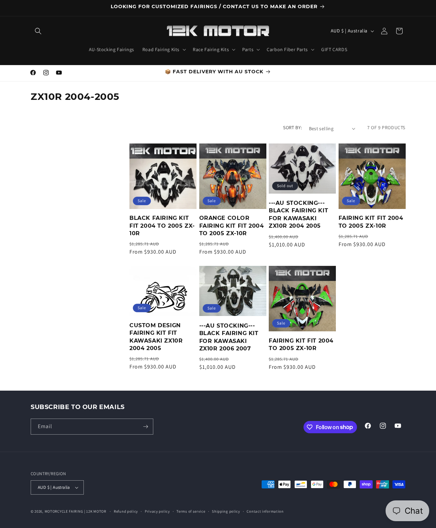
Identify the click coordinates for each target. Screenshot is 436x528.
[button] (38, 31)
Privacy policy (157, 511)
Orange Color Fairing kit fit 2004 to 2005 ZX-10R (231, 226)
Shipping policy (226, 511)
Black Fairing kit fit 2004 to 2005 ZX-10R (162, 226)
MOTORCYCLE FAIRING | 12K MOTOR (75, 511)
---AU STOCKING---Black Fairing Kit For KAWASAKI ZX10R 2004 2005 (298, 214)
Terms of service (190, 511)
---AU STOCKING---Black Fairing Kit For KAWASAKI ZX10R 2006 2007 (229, 337)
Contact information (265, 511)
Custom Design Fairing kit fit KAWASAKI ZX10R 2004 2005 (156, 336)
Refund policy (126, 511)
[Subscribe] (145, 427)
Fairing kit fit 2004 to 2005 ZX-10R (371, 222)
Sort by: (292, 127)
